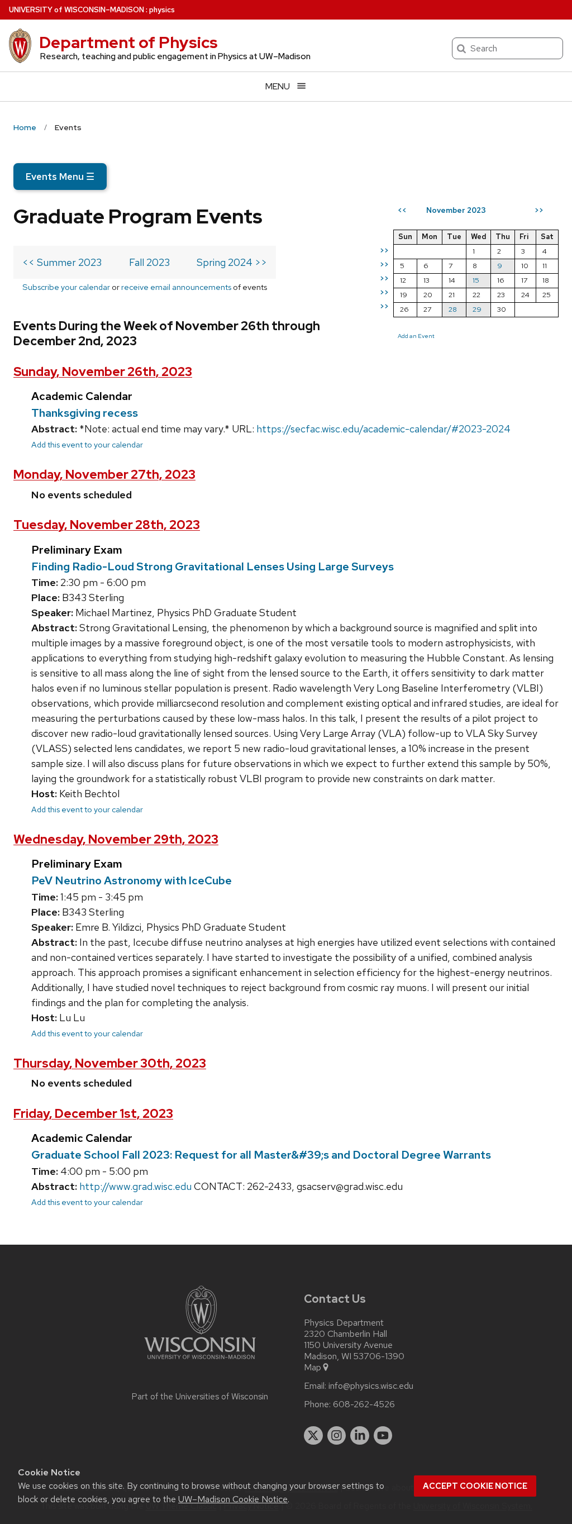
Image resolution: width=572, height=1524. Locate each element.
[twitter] (313, 1435)
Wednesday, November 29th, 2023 (115, 839)
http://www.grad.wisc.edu (135, 1186)
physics (162, 10)
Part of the (200, 1396)
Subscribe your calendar (66, 287)
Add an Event (416, 336)
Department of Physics (128, 42)
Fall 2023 (149, 262)
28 (453, 309)
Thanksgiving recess (84, 413)
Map (312, 1367)
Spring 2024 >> (232, 262)
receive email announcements (176, 287)
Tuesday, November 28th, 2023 (106, 525)
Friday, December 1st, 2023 (93, 1114)
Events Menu (60, 176)
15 (476, 280)
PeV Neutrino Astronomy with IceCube (131, 880)
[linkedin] (359, 1435)
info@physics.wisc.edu (370, 1386)
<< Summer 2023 (62, 262)
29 (477, 309)
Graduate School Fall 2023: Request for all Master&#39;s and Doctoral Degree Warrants (261, 1154)
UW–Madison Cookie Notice (233, 1499)
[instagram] (336, 1435)
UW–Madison (76, 10)
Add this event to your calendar (87, 444)
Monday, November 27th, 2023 (104, 474)
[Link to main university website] (200, 1361)
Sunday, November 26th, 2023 (102, 372)
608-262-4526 (364, 1404)
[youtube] (383, 1435)
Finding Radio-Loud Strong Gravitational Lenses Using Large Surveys (212, 566)
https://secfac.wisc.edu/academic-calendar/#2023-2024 (383, 428)
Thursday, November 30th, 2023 (109, 1063)
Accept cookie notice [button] (475, 1486)
